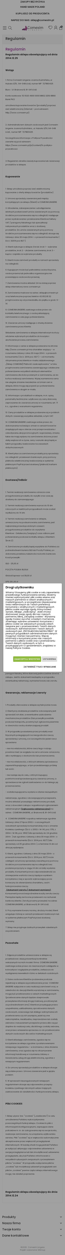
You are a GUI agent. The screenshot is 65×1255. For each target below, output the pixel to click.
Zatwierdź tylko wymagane (40, 666)
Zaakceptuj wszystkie (27, 659)
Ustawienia (49, 659)
